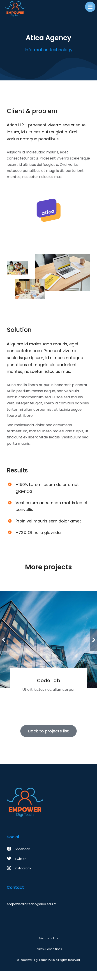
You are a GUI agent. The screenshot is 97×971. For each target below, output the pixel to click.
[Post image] (48, 639)
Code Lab (48, 680)
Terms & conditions (48, 949)
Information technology (48, 49)
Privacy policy (48, 938)
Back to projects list (48, 731)
